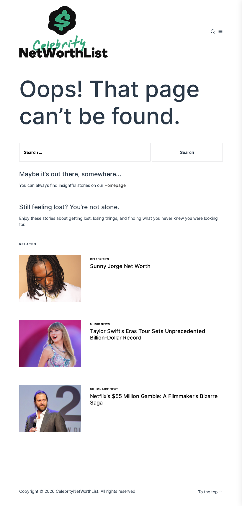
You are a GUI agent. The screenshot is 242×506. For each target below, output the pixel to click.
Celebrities (99, 259)
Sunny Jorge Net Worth (120, 266)
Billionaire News (104, 389)
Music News (100, 324)
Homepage (115, 185)
